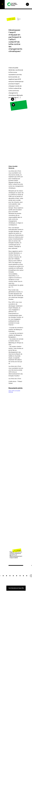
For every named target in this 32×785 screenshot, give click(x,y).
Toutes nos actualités (16, 588)
